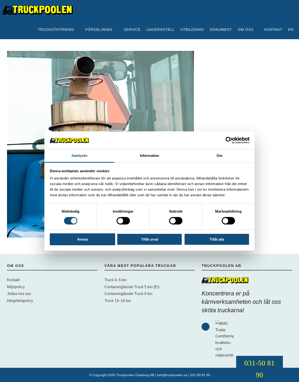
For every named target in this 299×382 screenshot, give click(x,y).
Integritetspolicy (20, 301)
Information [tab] (149, 156)
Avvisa (82, 239)
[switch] (123, 220)
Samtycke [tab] (79, 156)
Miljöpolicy (16, 287)
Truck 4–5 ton (115, 280)
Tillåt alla (217, 239)
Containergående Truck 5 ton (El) (131, 287)
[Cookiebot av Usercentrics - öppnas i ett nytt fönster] (229, 140)
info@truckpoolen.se (172, 375)
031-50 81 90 (200, 375)
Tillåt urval (149, 239)
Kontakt (13, 280)
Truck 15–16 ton (117, 301)
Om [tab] (219, 156)
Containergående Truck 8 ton (128, 294)
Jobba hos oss (19, 294)
